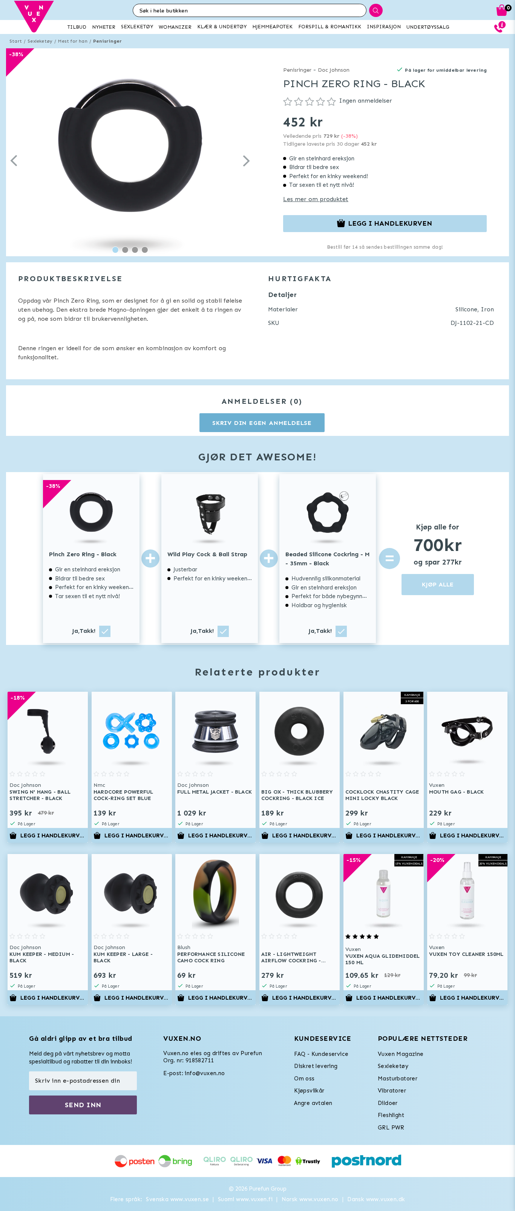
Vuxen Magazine (401, 1054)
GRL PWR (391, 1127)
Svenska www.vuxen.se (177, 1199)
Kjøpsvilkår (309, 1090)
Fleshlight (391, 1115)
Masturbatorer (397, 1078)
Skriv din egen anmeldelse (262, 422)
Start (15, 41)
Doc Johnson (333, 70)
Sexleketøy (40, 41)
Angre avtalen (313, 1103)
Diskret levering (315, 1066)
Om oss (304, 1078)
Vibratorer (392, 1090)
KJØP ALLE (438, 584)
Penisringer (107, 41)
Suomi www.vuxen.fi (245, 1199)
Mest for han (72, 41)
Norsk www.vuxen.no (310, 1199)
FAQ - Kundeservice (321, 1054)
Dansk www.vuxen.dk (376, 1199)
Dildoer (388, 1103)
